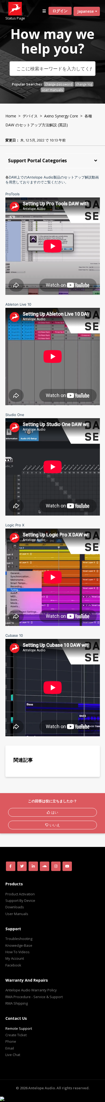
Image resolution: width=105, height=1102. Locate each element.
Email (9, 1048)
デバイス (30, 115)
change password (58, 84)
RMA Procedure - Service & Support (34, 996)
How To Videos (17, 951)
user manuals (52, 90)
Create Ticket (16, 1034)
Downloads (14, 907)
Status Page (15, 18)
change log (84, 84)
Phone (10, 1041)
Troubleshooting (18, 938)
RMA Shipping (16, 1003)
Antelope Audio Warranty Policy (31, 990)
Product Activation (20, 894)
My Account (14, 958)
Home (10, 115)
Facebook (13, 965)
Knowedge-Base (18, 945)
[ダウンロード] (42, 563)
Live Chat (12, 1054)
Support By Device (20, 900)
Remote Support (18, 1028)
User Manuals (16, 913)
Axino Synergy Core (61, 115)
